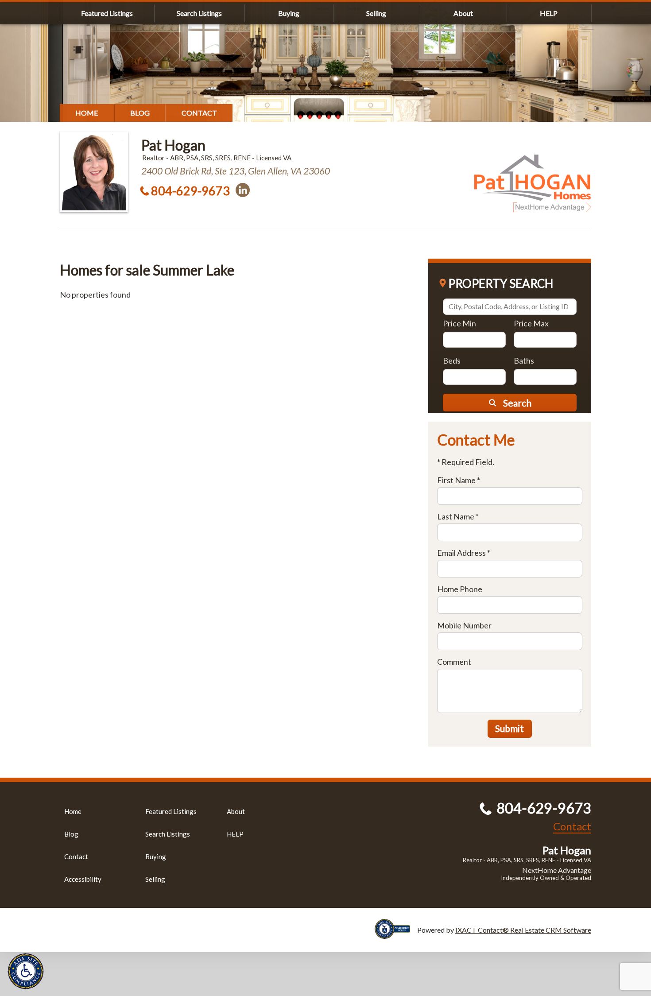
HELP (549, 13)
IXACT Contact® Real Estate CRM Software (523, 930)
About (463, 13)
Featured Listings (107, 13)
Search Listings (199, 13)
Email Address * (463, 553)
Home (86, 113)
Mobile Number (464, 625)
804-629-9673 (190, 190)
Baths (524, 360)
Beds (452, 360)
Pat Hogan (173, 145)
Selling (376, 13)
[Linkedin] (243, 190)
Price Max (531, 323)
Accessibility (82, 879)
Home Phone (459, 589)
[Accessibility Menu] (25, 971)
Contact (199, 113)
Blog (140, 113)
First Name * (458, 480)
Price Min (459, 323)
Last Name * (458, 516)
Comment (454, 662)
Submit (509, 728)
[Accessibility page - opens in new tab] (396, 934)
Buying (288, 13)
